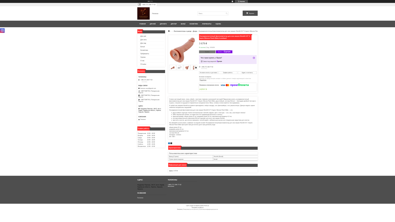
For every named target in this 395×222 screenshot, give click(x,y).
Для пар (174, 24)
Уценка (218, 24)
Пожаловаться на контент (190, 209)
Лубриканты (206, 24)
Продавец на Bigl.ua (197, 207)
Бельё (183, 24)
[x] (171, 143)
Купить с (220, 52)
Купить (207, 52)
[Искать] (226, 13)
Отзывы (143, 64)
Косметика (194, 24)
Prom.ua (206, 205)
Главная (142, 24)
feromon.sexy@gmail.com (148, 88)
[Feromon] (143, 13)
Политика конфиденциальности (208, 209)
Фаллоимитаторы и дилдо (182, 31)
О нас (142, 60)
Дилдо (195, 31)
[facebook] (169, 143)
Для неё (153, 24)
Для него (163, 24)
